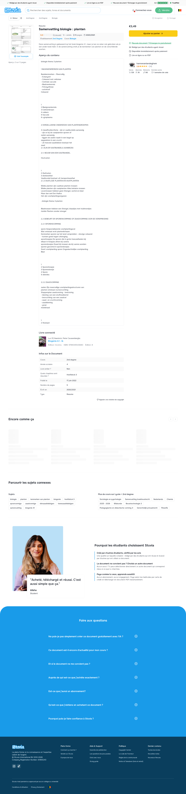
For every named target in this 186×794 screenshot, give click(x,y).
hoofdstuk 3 (69, 499)
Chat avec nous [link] (95, 758)
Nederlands (158, 499)
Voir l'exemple (22, 56)
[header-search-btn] (28, 10)
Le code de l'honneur (126, 754)
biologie (13, 499)
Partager (172, 18)
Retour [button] (15, 18)
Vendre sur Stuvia (67, 754)
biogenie (57, 499)
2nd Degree (30, 18)
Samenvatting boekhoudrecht (137, 499)
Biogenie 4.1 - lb (55, 341)
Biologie (55, 18)
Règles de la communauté (128, 758)
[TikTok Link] (19, 766)
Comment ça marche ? (68, 750)
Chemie (170, 499)
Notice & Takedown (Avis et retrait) (131, 761)
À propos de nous (67, 758)
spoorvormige (16, 503)
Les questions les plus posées (100, 754)
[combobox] (63, 10)
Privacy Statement (37, 787)
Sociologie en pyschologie (110, 499)
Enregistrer (159, 18)
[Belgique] (21, 18)
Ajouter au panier (151, 33)
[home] (13, 10)
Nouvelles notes (153, 754)
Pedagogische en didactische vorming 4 (116, 508)
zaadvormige (30, 503)
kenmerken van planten (40, 499)
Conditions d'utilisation (20, 787)
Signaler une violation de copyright (111, 400)
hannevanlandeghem (147, 63)
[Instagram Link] (14, 766)
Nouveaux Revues (154, 758)
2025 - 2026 (105, 503)
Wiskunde (118, 503)
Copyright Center (125, 750)
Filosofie (164, 508)
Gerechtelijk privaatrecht (147, 508)
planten (23, 499)
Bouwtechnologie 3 (134, 503)
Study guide (94, 761)
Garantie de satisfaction (98, 750)
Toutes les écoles (154, 750)
